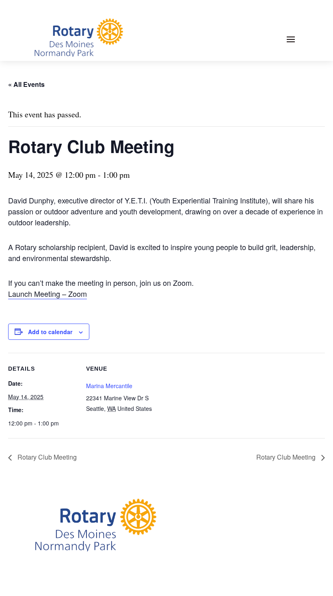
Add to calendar (50, 332)
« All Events (26, 84)
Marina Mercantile (109, 386)
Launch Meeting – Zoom (47, 293)
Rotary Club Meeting (46, 457)
